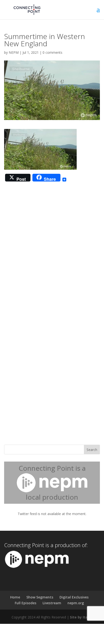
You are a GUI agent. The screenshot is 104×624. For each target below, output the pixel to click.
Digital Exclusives (74, 597)
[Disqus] (52, 245)
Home (15, 597)
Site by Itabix (81, 617)
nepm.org (75, 603)
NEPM (14, 52)
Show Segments (39, 597)
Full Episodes (25, 603)
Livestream (52, 603)
